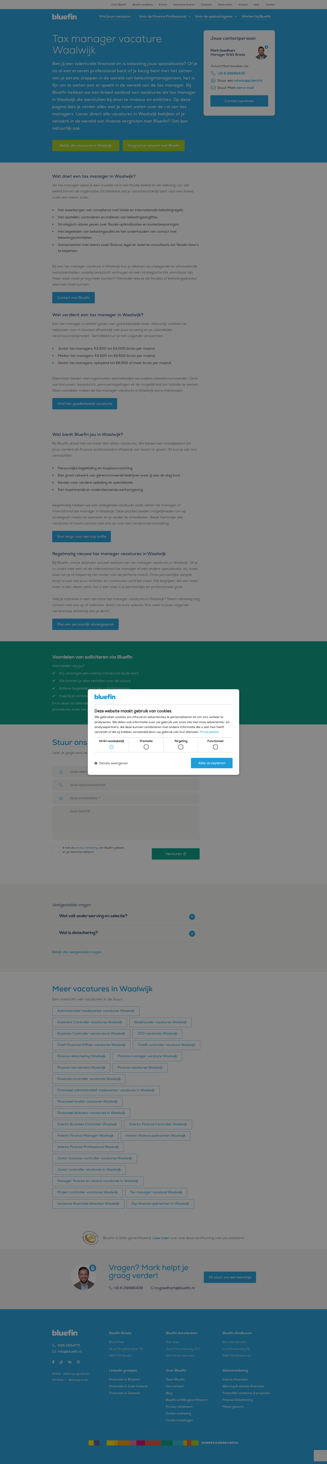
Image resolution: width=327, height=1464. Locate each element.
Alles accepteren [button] (211, 763)
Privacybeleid (209, 732)
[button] (111, 763)
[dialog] (163, 732)
